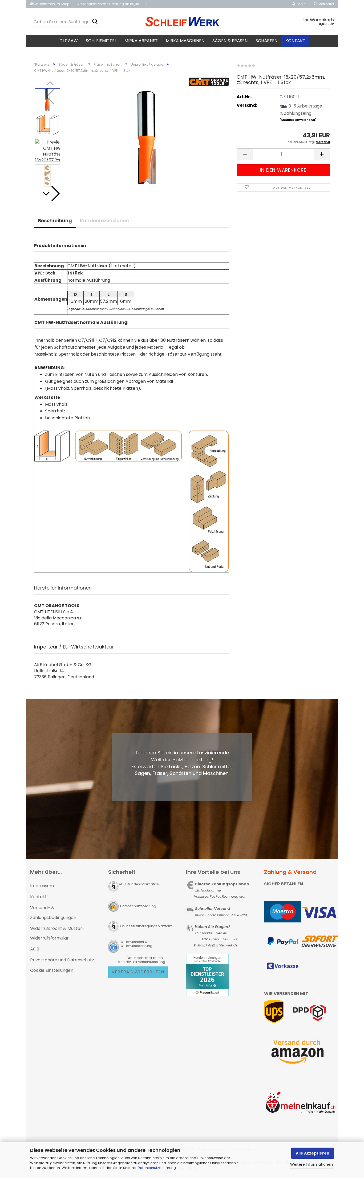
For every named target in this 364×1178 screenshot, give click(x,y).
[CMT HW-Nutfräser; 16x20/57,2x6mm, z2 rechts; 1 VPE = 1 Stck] (146, 137)
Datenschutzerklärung (156, 1167)
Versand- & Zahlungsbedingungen (53, 913)
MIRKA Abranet (141, 41)
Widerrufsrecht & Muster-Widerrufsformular (57, 933)
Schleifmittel (101, 41)
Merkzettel (325, 4)
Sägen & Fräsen (230, 41)
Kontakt (295, 41)
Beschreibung (55, 220)
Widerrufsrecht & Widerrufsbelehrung (136, 944)
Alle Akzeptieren (312, 1153)
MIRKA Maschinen (185, 41)
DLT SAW (68, 41)
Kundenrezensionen (104, 220)
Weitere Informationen (311, 1164)
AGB (34, 949)
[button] (50, 194)
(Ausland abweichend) (298, 120)
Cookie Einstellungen (51, 970)
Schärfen (266, 41)
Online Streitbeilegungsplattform (146, 926)
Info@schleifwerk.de (221, 945)
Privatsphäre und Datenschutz (62, 960)
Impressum (42, 886)
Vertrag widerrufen (138, 972)
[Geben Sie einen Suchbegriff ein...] (95, 22)
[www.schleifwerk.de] (182, 21)
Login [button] (300, 4)
